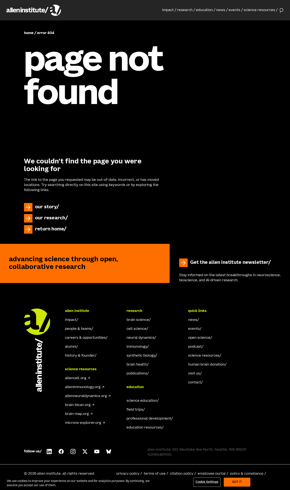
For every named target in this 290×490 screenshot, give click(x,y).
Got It (237, 482)
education (204, 10)
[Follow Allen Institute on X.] (85, 451)
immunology (137, 347)
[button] (169, 10)
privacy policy (127, 474)
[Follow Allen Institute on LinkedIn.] (49, 451)
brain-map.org (77, 414)
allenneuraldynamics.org (86, 396)
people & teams (78, 329)
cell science (136, 329)
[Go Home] (41, 350)
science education (142, 401)
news (220, 10)
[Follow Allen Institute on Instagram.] (73, 451)
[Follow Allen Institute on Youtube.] (97, 451)
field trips (135, 409)
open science (199, 338)
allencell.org (75, 378)
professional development (149, 418)
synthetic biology (141, 355)
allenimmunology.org (83, 387)
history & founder (80, 355)
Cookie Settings (207, 482)
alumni (70, 347)
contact (194, 382)
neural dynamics (140, 338)
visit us (194, 373)
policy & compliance (246, 474)
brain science (138, 320)
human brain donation (206, 364)
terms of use (155, 474)
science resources (259, 10)
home (29, 33)
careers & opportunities (85, 338)
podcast (195, 347)
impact (168, 10)
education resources (144, 427)
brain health (137, 364)
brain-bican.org (78, 405)
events (234, 10)
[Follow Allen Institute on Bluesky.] (109, 451)
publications (137, 373)
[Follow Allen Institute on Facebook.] (61, 451)
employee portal (212, 474)
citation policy (181, 474)
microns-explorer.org (83, 423)
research (185, 10)
